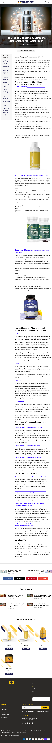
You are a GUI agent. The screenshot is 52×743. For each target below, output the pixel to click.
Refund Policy (4, 709)
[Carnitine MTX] (43, 633)
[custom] (22, 723)
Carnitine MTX (42, 643)
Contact (34, 694)
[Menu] (3, 2)
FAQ (33, 691)
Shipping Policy (4, 712)
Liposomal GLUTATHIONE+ (9, 643)
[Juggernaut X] (9, 659)
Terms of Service (4, 717)
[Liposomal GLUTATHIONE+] (9, 633)
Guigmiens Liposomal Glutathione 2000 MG (37, 175)
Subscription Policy (5, 714)
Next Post (49, 568)
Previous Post (3, 568)
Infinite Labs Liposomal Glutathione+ (36, 87)
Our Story (34, 688)
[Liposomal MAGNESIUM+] (26, 633)
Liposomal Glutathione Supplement (26, 50)
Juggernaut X (9, 668)
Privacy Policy (4, 707)
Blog (33, 686)
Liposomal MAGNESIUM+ (26, 643)
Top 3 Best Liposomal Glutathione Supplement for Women (15, 571)
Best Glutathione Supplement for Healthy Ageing (35, 571)
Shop (33, 683)
